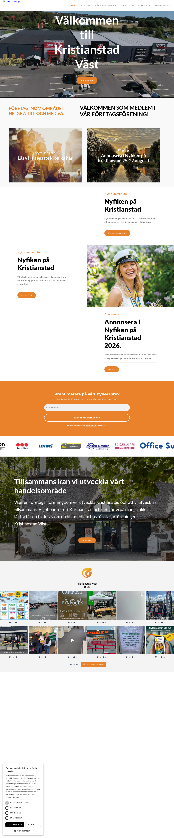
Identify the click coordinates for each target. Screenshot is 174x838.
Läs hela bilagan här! (117, 233)
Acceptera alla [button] (14, 825)
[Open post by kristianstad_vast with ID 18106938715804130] (72, 605)
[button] (23, 831)
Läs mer (111, 369)
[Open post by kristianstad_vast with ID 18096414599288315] (130, 640)
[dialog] (23, 799)
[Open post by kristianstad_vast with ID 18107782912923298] (130, 605)
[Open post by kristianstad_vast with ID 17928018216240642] (160, 640)
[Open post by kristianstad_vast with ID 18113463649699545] (43, 640)
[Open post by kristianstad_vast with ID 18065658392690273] (101, 605)
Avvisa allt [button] (33, 825)
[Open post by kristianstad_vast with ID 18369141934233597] (43, 605)
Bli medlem (87, 80)
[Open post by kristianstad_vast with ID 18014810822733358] (14, 605)
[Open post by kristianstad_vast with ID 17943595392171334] (101, 640)
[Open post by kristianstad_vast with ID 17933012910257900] (160, 605)
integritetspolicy (91, 425)
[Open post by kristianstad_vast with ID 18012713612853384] (14, 640)
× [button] (40, 766)
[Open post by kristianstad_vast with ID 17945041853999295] (72, 640)
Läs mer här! (26, 295)
